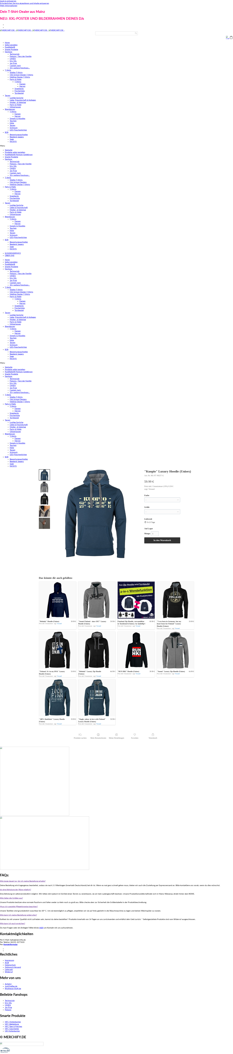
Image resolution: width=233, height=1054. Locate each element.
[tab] (116, 881)
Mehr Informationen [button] (8, 6)
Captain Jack (15, 66)
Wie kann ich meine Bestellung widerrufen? (18, 915)
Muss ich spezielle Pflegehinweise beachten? (19, 907)
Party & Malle (15, 79)
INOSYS (13, 142)
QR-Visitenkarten (12, 1031)
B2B (6, 132)
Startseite (8, 150)
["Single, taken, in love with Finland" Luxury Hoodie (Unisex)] (96, 697)
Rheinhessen (10, 109)
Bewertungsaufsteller (19, 135)
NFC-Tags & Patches (13, 1026)
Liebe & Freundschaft (19, 208)
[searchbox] (116, 33)
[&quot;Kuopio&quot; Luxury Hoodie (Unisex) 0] (44, 474)
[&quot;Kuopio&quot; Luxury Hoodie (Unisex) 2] (44, 499)
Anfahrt (8, 984)
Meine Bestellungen (116, 738)
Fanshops (8, 52)
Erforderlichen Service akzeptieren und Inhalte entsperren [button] (24, 3)
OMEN (13, 59)
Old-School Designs (18, 182)
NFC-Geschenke (12, 1029)
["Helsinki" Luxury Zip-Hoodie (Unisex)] (96, 650)
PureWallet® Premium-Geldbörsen (19, 155)
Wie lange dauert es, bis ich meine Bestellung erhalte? (23, 881)
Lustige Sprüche (16, 98)
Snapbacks (19, 89)
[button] (231, 37)
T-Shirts (8, 70)
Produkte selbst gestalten (15, 152)
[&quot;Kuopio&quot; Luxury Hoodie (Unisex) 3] (44, 511)
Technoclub (14, 54)
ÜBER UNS (9, 256)
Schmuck (13, 128)
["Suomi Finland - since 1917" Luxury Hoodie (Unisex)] (96, 600)
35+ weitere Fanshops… (20, 68)
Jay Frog (13, 63)
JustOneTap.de (11, 986)
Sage (12, 139)
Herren (22, 86)
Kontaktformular (10, 944)
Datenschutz (10, 965)
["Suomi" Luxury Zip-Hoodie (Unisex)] (175, 650)
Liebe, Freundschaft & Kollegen (23, 100)
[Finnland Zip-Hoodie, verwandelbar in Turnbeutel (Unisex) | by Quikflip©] (136, 600)
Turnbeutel (19, 93)
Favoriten (134, 738)
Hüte (12, 123)
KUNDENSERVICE (13, 253)
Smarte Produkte (11, 50)
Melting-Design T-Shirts (20, 77)
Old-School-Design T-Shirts (21, 75)
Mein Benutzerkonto (98, 738)
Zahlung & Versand (13, 967)
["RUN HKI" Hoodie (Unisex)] (136, 650)
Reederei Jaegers (17, 137)
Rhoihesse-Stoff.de (13, 989)
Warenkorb (153, 738)
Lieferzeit (9, 970)
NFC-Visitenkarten (13, 1022)
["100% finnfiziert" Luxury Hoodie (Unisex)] (57, 697)
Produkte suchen (80, 738)
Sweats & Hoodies (17, 119)
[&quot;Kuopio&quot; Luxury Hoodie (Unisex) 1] (44, 487)
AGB (7, 963)
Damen (22, 84)
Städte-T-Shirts (16, 73)
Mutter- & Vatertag (18, 102)
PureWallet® (10, 47)
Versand (151, 489)
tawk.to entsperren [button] (8, 1)
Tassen (7, 96)
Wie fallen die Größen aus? (11, 898)
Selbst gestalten (11, 45)
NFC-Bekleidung (12, 1024)
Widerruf (9, 972)
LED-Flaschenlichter (18, 130)
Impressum (9, 960)
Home (7, 43)
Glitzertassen (15, 107)
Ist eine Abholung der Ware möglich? (15, 890)
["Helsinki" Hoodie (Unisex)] (57, 600)
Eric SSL (13, 61)
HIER (41, 928)
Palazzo (8, 1010)
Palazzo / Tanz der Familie (20, 56)
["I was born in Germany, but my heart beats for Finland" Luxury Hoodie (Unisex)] (175, 600)
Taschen (13, 121)
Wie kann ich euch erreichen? (12, 924)
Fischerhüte (20, 91)
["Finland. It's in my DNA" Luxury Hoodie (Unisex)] (57, 650)
